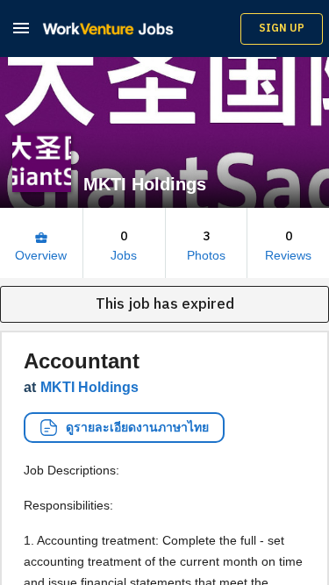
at (81, 387)
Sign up (281, 28)
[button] (21, 27)
